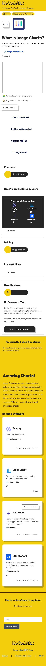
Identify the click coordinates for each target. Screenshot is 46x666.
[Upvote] (7, 24)
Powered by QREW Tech (23, 650)
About (41, 656)
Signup (5, 656)
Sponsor (22, 8)
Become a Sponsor (23, 656)
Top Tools (15, 8)
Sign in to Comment (19, 329)
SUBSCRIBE (11, 626)
